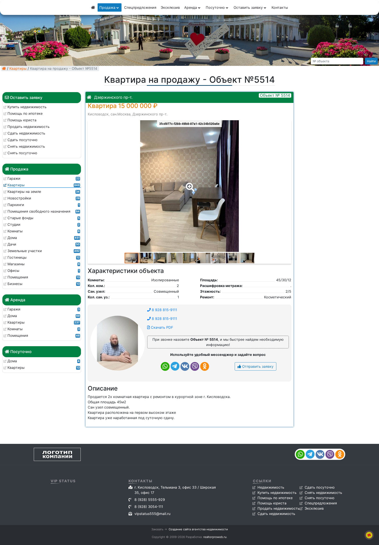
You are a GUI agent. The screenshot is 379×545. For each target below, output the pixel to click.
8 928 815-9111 (164, 310)
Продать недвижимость (278, 508)
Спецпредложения (140, 7)
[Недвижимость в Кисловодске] (4, 68)
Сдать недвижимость (276, 513)
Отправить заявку (257, 366)
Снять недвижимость (323, 492)
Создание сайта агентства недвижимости (198, 529)
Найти (371, 61)
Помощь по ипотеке (275, 498)
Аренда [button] (191, 7)
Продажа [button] (107, 7)
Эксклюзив (170, 7)
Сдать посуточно (320, 487)
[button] (189, 184)
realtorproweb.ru (215, 537)
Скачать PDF (161, 327)
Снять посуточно (319, 498)
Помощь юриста (271, 503)
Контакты (280, 7)
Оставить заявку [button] (249, 7)
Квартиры (18, 68)
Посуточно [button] (216, 7)
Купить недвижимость (277, 492)
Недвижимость (270, 487)
